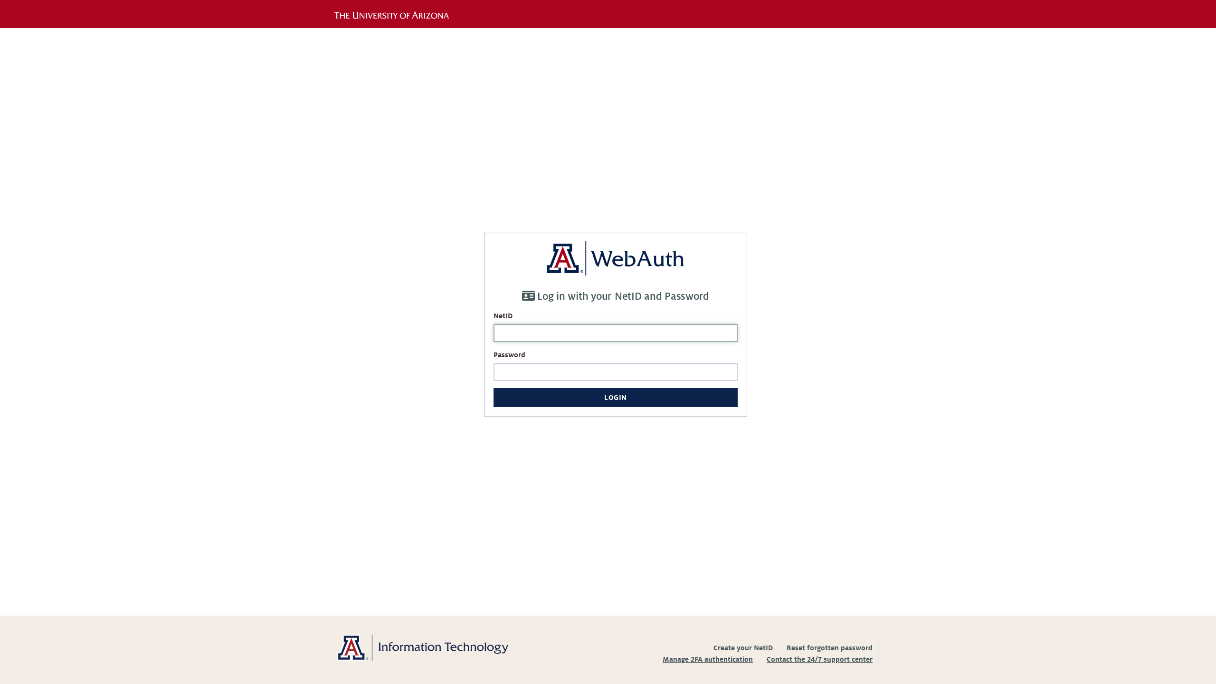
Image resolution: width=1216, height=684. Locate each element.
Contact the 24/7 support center (820, 659)
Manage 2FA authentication (708, 659)
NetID (503, 316)
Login (615, 397)
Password (509, 355)
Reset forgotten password (830, 648)
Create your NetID (743, 648)
